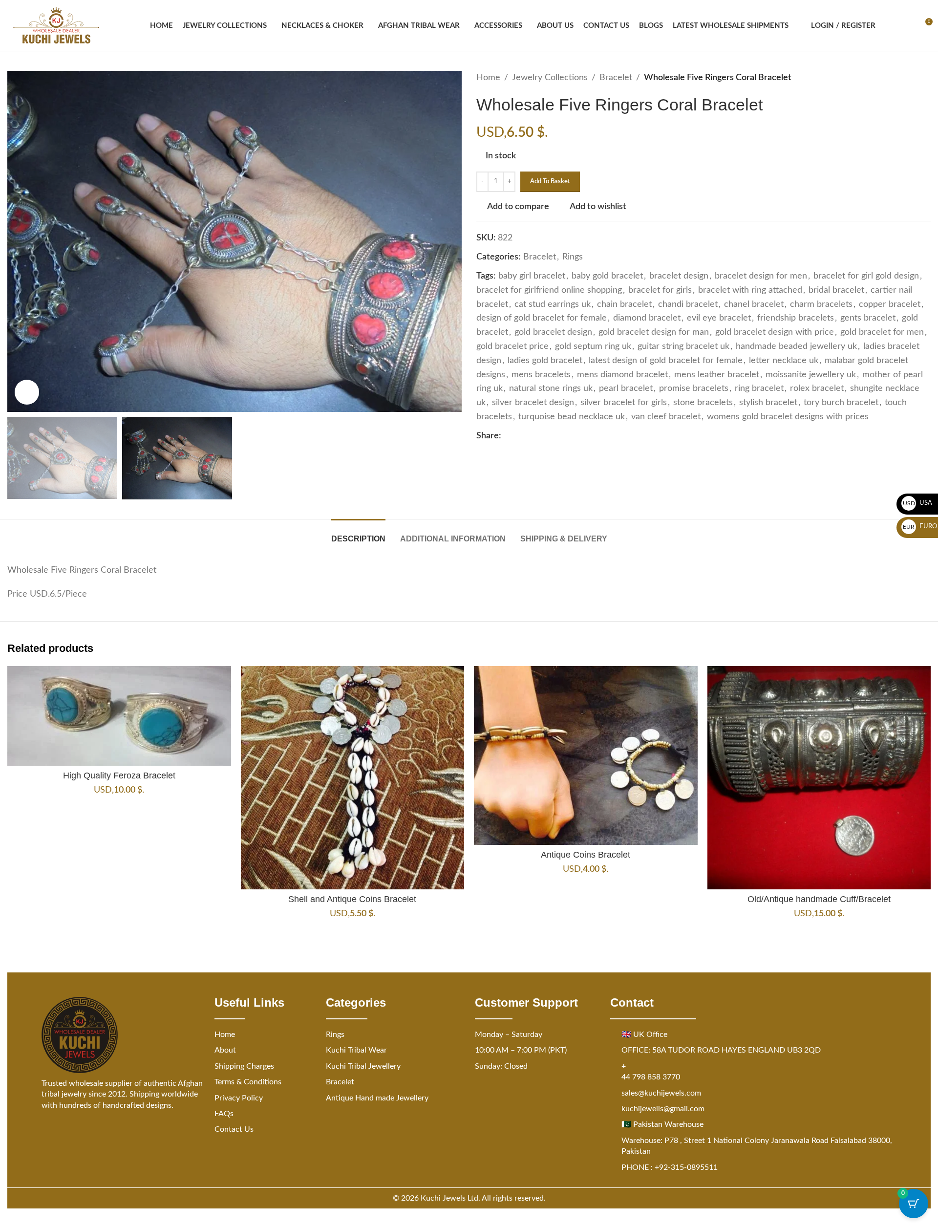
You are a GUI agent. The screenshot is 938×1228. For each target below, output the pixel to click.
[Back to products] (913, 78)
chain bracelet (624, 304)
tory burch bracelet (841, 402)
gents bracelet (867, 318)
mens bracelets (541, 374)
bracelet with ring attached (750, 290)
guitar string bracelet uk (683, 346)
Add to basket (550, 181)
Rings (572, 257)
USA (918, 503)
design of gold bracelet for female (541, 318)
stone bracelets (703, 402)
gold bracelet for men (882, 332)
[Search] (889, 25)
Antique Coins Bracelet (585, 855)
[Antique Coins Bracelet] (586, 755)
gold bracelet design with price (774, 332)
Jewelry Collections (550, 77)
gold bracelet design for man (653, 332)
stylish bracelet (768, 402)
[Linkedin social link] (542, 436)
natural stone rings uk (551, 388)
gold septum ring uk (593, 346)
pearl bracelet (626, 388)
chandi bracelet (688, 304)
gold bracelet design (553, 332)
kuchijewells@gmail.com (662, 1109)
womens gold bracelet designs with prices (788, 416)
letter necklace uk (783, 360)
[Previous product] (901, 78)
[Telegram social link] (566, 436)
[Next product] (925, 78)
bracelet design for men (761, 276)
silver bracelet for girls (623, 402)
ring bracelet (759, 388)
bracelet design (678, 276)
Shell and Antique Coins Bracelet (352, 899)
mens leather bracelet (716, 374)
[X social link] (519, 436)
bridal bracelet (836, 290)
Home (488, 77)
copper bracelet (889, 304)
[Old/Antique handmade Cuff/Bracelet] (819, 778)
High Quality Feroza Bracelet (119, 775)
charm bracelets (821, 304)
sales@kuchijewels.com (661, 1093)
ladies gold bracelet (545, 360)
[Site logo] (56, 25)
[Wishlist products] (907, 25)
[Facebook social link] (507, 436)
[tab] (358, 534)
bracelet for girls (660, 290)
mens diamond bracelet (622, 374)
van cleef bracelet (666, 416)
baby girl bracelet (531, 276)
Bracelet (615, 77)
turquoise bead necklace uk (571, 416)
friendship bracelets (795, 318)
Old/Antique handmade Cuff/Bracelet (819, 899)
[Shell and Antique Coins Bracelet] (353, 778)
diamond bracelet (647, 318)
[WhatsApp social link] (554, 436)
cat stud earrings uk (552, 304)
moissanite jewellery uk (811, 374)
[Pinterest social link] (530, 436)
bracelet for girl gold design (866, 276)
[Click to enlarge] (27, 392)
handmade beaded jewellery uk (796, 346)
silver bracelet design (533, 402)
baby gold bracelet (607, 276)
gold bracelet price (512, 346)
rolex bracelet (817, 388)
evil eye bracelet (719, 318)
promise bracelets (693, 388)
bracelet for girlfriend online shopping (549, 290)
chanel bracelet (754, 304)
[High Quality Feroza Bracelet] (119, 716)
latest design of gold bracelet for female (666, 360)
